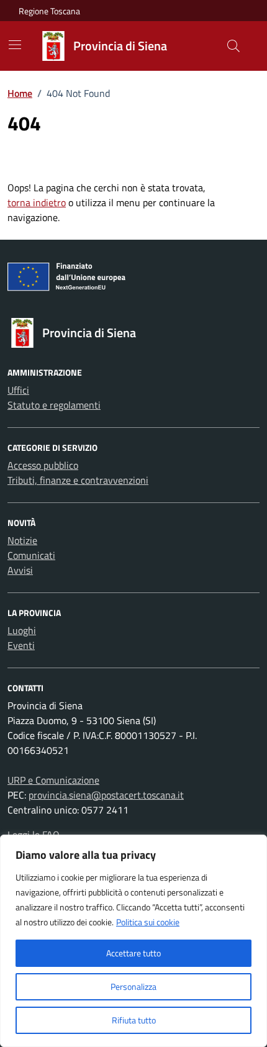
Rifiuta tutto (134, 1020)
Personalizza (133, 986)
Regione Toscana (49, 10)
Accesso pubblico (42, 465)
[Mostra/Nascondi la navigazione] (14, 44)
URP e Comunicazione (53, 780)
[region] (133, 941)
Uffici (18, 390)
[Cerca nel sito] (233, 46)
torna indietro (36, 202)
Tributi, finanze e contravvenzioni (77, 480)
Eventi (21, 645)
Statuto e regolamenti (54, 404)
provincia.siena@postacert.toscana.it (106, 794)
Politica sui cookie (147, 921)
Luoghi (21, 630)
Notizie (22, 540)
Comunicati (31, 555)
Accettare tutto (133, 952)
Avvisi (20, 570)
